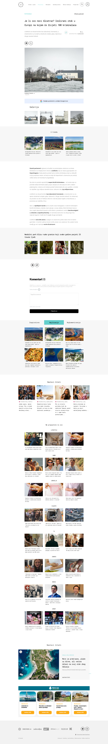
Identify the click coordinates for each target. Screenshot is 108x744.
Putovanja (40, 4)
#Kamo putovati (79, 14)
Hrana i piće (31, 4)
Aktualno (48, 4)
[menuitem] (88, 4)
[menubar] (88, 4)
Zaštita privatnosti (77, 738)
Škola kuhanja (67, 4)
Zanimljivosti (57, 4)
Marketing (65, 738)
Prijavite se (54, 311)
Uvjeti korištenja (70, 738)
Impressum (60, 738)
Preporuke (75, 4)
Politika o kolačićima (86, 738)
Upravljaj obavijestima (83, 734)
